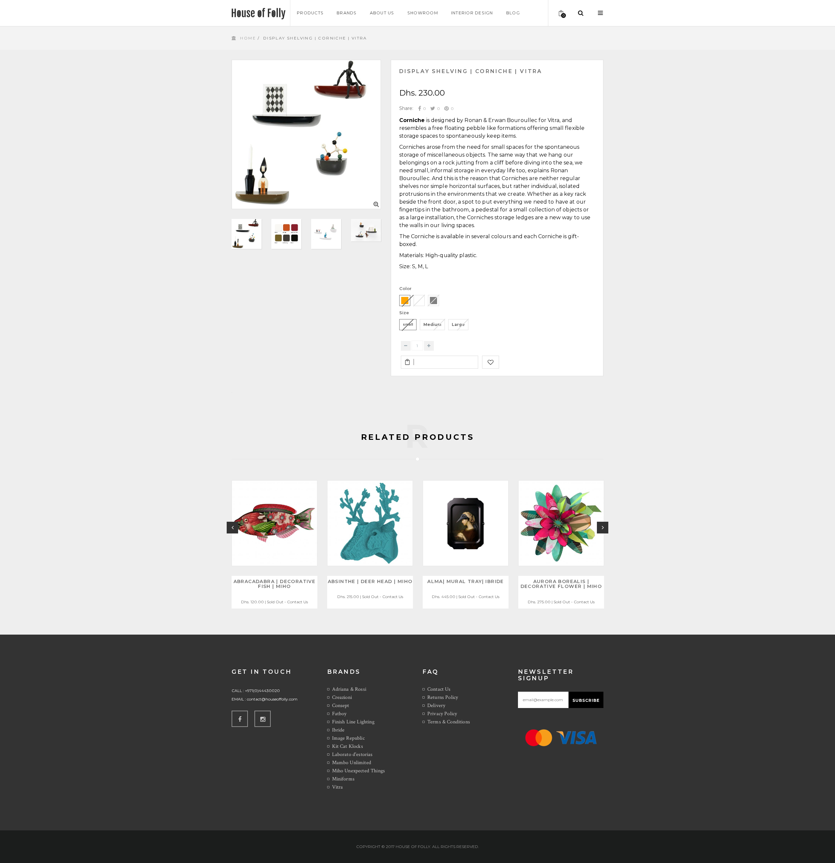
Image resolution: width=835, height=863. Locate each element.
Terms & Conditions (448, 721)
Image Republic (348, 738)
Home (248, 38)
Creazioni (342, 697)
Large (458, 324)
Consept (340, 705)
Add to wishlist (490, 362)
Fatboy (339, 713)
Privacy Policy (442, 713)
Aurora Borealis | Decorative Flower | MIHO (561, 583)
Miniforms (343, 779)
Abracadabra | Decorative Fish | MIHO (275, 583)
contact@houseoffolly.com (272, 699)
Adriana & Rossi (349, 689)
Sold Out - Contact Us (287, 601)
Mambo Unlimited (351, 762)
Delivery (436, 705)
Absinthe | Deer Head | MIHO (370, 581)
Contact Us (439, 689)
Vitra (337, 787)
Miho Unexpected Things (358, 770)
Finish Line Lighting (353, 721)
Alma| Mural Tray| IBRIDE (465, 581)
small (408, 324)
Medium (432, 324)
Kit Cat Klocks (347, 746)
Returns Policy (442, 697)
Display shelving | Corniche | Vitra (470, 71)
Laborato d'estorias (352, 754)
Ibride (338, 730)
